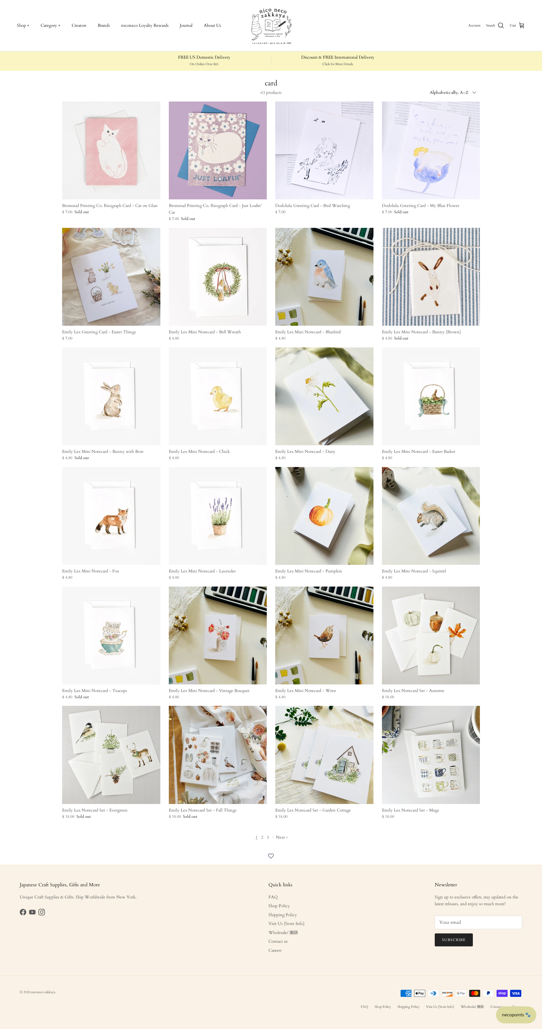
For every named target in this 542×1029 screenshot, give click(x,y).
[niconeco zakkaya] (271, 25)
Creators (79, 25)
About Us (212, 25)
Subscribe (453, 939)
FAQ (273, 897)
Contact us (278, 941)
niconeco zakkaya (43, 992)
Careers (274, 950)
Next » (282, 837)
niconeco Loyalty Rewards (145, 25)
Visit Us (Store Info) (286, 923)
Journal (186, 25)
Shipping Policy (282, 915)
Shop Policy (279, 906)
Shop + (23, 25)
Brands (104, 25)
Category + (50, 25)
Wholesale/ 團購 (283, 932)
